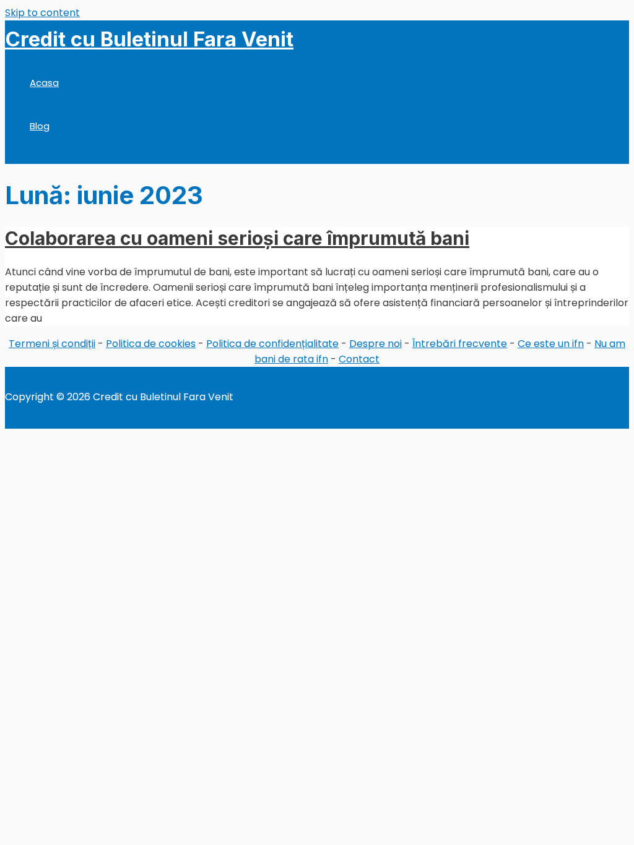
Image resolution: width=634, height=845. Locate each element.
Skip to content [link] (42, 13)
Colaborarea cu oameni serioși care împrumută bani (237, 238)
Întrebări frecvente (459, 344)
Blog (40, 125)
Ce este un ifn (551, 344)
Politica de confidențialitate (272, 344)
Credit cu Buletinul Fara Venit (149, 39)
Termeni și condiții (52, 344)
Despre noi (375, 344)
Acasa (44, 82)
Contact (359, 359)
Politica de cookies (151, 344)
